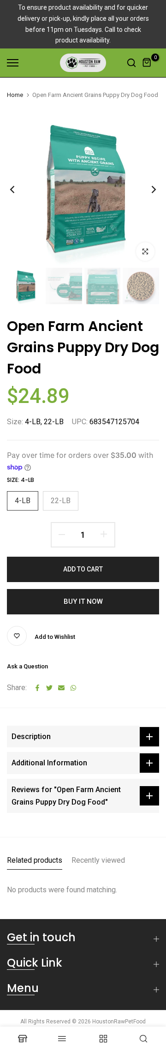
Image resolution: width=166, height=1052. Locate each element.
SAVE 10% (44, 560)
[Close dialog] (156, 496)
